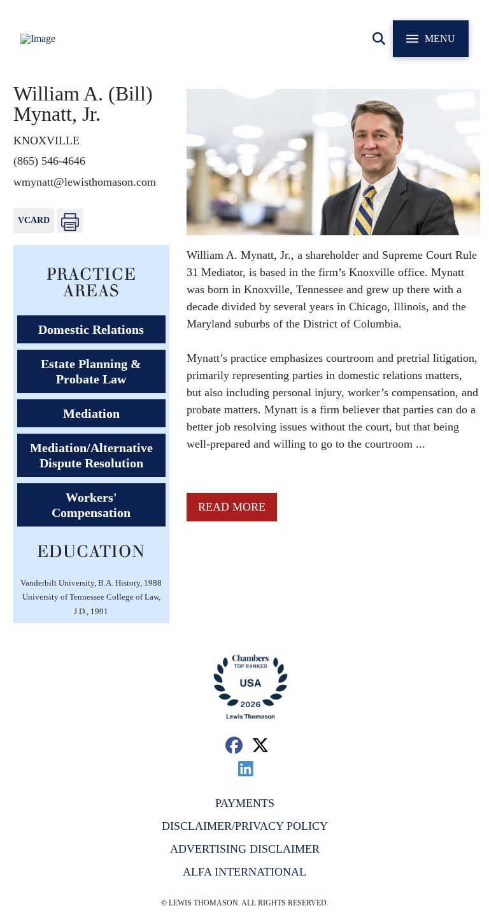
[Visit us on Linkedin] (246, 768)
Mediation (91, 413)
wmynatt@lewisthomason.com (84, 181)
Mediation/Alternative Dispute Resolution (91, 455)
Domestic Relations (91, 329)
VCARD (34, 220)
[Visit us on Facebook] (234, 745)
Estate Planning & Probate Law (91, 371)
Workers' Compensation (91, 504)
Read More (232, 506)
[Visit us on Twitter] (261, 745)
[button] (379, 39)
